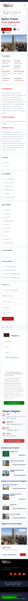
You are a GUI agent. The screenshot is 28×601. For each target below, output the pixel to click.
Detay (23, 554)
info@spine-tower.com (12, 430)
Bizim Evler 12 (14, 485)
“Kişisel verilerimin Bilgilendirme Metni (12, 383)
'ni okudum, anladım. (14, 374)
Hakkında (17, 598)
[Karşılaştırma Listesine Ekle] (7, 327)
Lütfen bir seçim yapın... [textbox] (12, 290)
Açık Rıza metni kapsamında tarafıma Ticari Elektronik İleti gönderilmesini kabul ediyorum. (12, 379)
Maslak (6, 14)
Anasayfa (7, 12)
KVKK (6, 583)
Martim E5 (13, 505)
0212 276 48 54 (11, 436)
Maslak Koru (14, 451)
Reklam (24, 598)
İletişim (19, 584)
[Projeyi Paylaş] (2, 327)
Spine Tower (6, 547)
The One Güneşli (15, 514)
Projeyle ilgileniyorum (9, 597)
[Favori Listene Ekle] (11, 327)
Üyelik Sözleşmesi (10, 584)
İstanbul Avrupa (16, 12)
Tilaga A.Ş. (15, 335)
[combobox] (16, 290)
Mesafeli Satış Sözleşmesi (15, 583)
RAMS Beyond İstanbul (17, 461)
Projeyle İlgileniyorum (14, 403)
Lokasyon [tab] (8, 32)
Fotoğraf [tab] (7, 29)
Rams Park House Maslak (15, 494)
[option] (14, 43)
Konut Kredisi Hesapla (14, 441)
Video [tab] (18, 29)
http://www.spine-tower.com (14, 424)
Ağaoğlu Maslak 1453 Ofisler (16, 470)
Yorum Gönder (8, 319)
